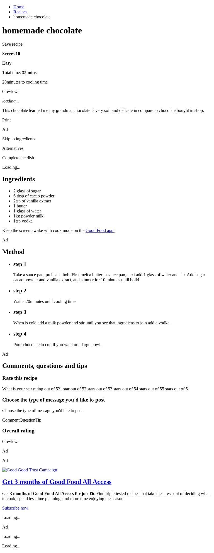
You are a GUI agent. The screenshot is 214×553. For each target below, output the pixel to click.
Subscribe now (15, 508)
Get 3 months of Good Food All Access (56, 481)
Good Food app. (100, 230)
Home (18, 6)
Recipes (20, 11)
